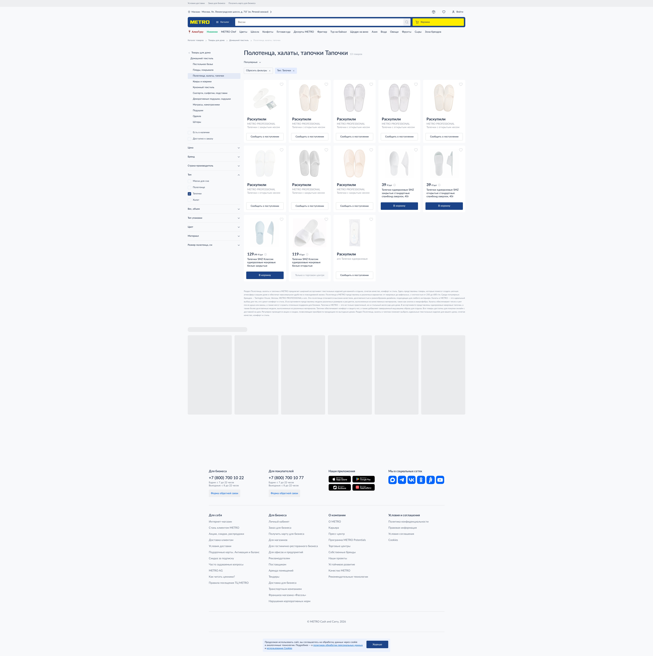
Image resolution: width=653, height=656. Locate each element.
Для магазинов (278, 540)
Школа (255, 32)
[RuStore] (340, 487)
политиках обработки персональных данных (338, 645)
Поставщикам (277, 564)
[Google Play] (363, 479)
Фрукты (406, 32)
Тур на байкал (338, 32)
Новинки (212, 32)
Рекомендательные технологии (348, 576)
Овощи (394, 32)
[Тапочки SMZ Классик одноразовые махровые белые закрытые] (265, 232)
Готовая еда (283, 32)
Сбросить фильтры (256, 70)
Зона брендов (433, 32)
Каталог (224, 22)
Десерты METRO (304, 32)
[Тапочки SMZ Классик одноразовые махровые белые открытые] (310, 232)
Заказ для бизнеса (216, 3)
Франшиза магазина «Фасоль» (287, 595)
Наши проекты (338, 558)
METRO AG (216, 570)
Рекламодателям (279, 558)
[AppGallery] (363, 487)
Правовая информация (402, 527)
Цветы (243, 32)
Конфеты (267, 32)
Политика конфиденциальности (408, 521)
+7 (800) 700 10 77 (286, 478)
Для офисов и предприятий (286, 552)
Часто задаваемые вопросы (226, 564)
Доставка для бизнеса (282, 583)
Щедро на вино (359, 32)
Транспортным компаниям (285, 589)
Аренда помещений (281, 570)
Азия (374, 32)
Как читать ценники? (222, 576)
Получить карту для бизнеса (242, 3)
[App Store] (340, 479)
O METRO (335, 521)
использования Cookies (279, 648)
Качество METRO (339, 570)
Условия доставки (196, 3)
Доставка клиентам (221, 540)
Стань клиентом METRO (224, 527)
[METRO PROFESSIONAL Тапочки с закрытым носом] (265, 97)
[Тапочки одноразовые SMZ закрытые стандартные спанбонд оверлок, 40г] (399, 163)
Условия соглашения (401, 534)
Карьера (334, 527)
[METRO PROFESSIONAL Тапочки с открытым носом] (310, 97)
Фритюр (322, 32)
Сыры (418, 32)
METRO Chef (228, 32)
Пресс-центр (337, 534)
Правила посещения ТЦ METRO (229, 583)
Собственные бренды (342, 552)
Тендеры (274, 576)
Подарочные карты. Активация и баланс (234, 552)
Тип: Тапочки (284, 70)
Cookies (393, 540)
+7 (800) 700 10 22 (226, 478)
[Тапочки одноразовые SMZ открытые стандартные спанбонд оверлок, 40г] (444, 163)
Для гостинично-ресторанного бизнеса (293, 546)
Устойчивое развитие (342, 564)
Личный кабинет (279, 521)
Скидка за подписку (221, 558)
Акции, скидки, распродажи (226, 534)
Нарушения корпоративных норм (289, 601)
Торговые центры (339, 546)
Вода (384, 32)
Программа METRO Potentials (347, 540)
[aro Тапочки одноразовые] (354, 232)
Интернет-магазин (220, 521)
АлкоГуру (197, 32)
